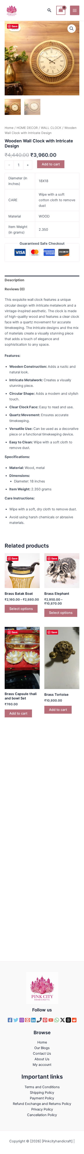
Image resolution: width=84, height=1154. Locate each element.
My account (42, 1065)
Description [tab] (14, 280)
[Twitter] (15, 1020)
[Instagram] (21, 1020)
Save (15, 26)
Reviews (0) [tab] (15, 289)
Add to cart (51, 164)
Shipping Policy (42, 1092)
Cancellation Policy (42, 1115)
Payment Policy (42, 1098)
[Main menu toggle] (74, 10)
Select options (21, 609)
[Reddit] (74, 1020)
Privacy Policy (42, 1109)
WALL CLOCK (51, 128)
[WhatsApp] (56, 1020)
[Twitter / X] (62, 1020)
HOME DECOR (27, 128)
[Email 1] (27, 1020)
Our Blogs (42, 1048)
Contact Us (42, 1053)
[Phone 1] (39, 1020)
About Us (42, 1059)
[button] (49, 10)
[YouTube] (50, 1020)
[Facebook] (10, 1020)
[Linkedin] (33, 1020)
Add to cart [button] (18, 713)
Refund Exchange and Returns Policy (42, 1104)
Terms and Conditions (42, 1087)
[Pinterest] (45, 1020)
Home (9, 128)
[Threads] (68, 1020)
